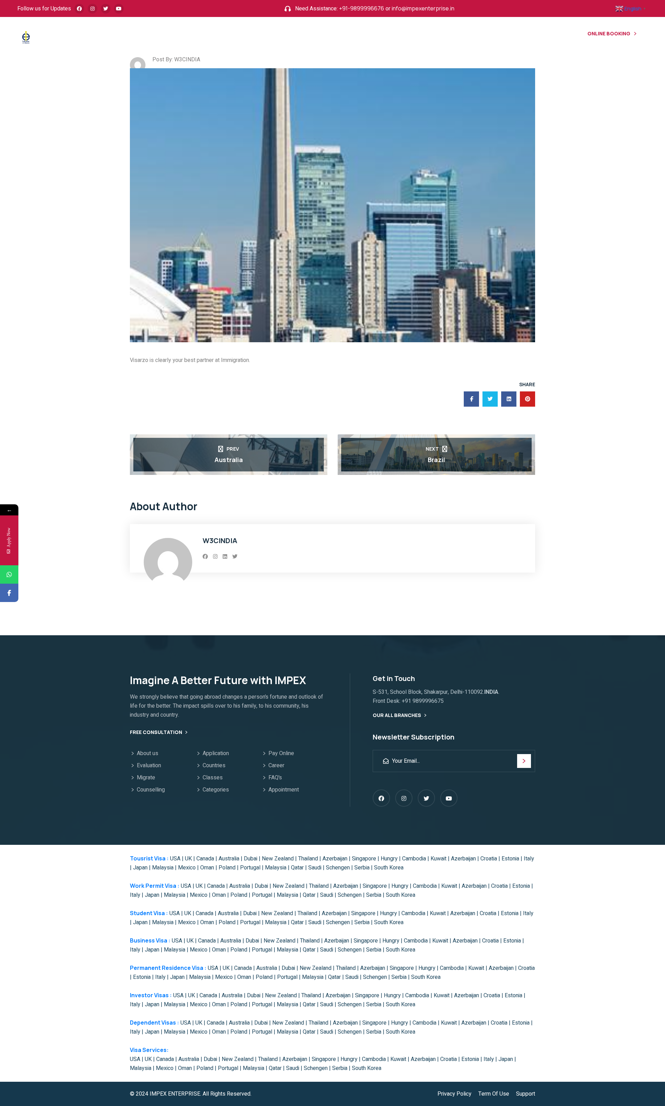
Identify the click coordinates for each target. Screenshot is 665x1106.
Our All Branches (397, 715)
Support (525, 1094)
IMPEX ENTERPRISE (175, 1094)
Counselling (151, 790)
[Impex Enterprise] (26, 37)
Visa (332, 35)
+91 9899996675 (423, 701)
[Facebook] (9, 593)
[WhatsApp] (9, 574)
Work (208, 35)
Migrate (146, 777)
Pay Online (281, 753)
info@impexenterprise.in (423, 8)
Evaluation (149, 765)
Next (432, 448)
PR (310, 35)
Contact (365, 35)
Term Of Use (493, 1094)
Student (242, 35)
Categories (216, 790)
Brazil (436, 459)
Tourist (175, 35)
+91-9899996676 (361, 8)
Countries (214, 765)
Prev (233, 448)
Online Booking (608, 33)
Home (143, 35)
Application (216, 753)
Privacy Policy (454, 1094)
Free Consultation (156, 732)
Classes (213, 777)
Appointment (283, 790)
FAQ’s (275, 777)
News (398, 35)
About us (147, 753)
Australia (228, 459)
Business (280, 35)
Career (276, 765)
